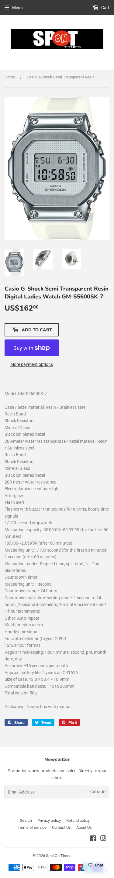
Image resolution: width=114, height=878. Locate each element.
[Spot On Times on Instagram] (103, 839)
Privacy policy (49, 820)
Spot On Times (58, 855)
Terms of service (32, 827)
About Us (84, 827)
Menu (17, 7)
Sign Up (97, 792)
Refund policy (78, 820)
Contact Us (61, 827)
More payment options (31, 364)
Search (26, 820)
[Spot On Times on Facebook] (93, 839)
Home (10, 77)
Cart (104, 7)
